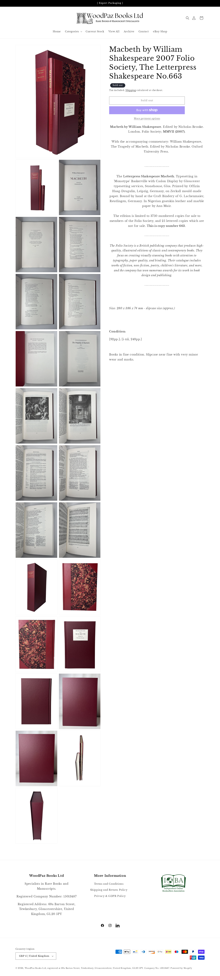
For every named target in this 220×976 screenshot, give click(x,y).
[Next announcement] (203, 3)
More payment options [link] (147, 118)
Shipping (130, 90)
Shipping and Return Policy (109, 890)
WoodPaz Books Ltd (35, 968)
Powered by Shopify (181, 968)
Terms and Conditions (109, 883)
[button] (187, 18)
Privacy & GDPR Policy (110, 896)
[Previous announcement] (16, 3)
